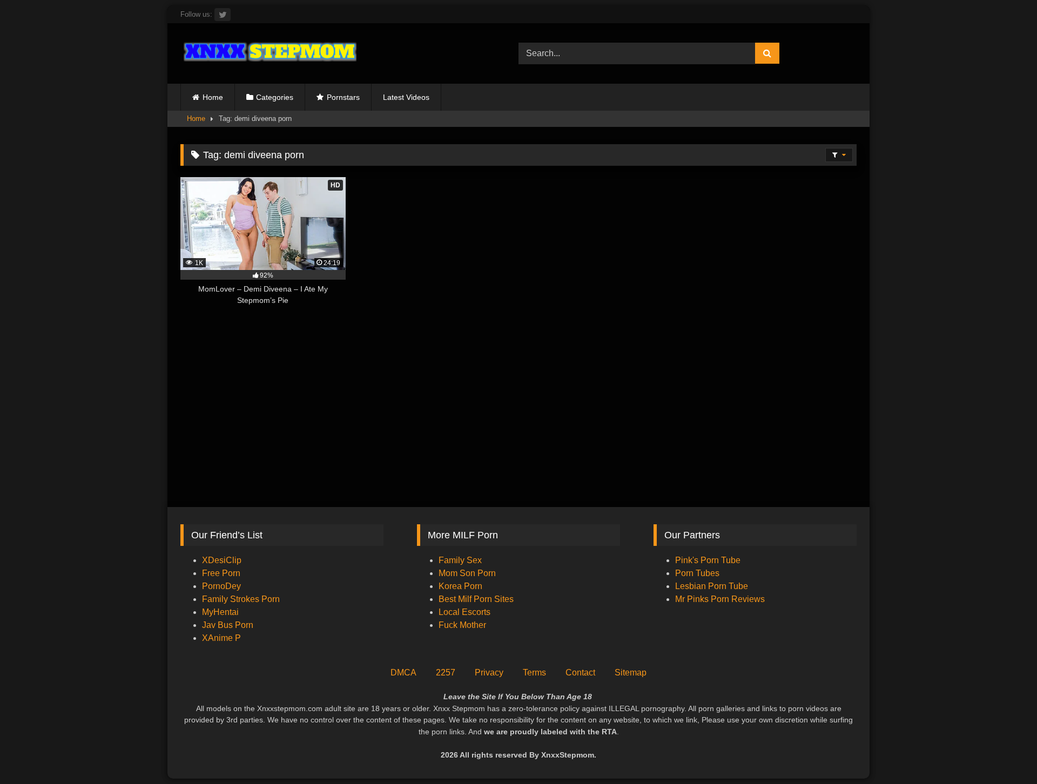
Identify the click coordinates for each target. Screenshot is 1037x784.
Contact (580, 672)
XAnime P (221, 638)
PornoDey (221, 586)
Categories (274, 97)
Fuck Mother (462, 625)
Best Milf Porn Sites (476, 599)
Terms (534, 672)
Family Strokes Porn (241, 599)
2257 (445, 672)
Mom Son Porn (467, 573)
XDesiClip (221, 560)
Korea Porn (460, 586)
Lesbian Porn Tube (711, 586)
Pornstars (343, 97)
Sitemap (631, 672)
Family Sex (460, 560)
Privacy (489, 672)
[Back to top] (1003, 751)
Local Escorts (464, 612)
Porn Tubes (697, 573)
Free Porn (221, 573)
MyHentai (220, 612)
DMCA (403, 672)
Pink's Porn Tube (707, 560)
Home (213, 97)
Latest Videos (406, 97)
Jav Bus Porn (227, 625)
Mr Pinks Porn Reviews (721, 599)
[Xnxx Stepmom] (268, 53)
